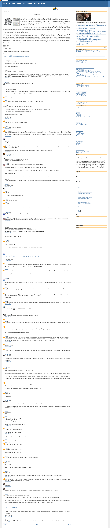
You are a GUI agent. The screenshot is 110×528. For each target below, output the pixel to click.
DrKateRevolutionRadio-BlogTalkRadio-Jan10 (81, 96)
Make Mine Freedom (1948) (79, 61)
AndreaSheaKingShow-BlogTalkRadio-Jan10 (81, 91)
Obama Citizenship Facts (79, 131)
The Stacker (6, 269)
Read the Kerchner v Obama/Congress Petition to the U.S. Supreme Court (86, 26)
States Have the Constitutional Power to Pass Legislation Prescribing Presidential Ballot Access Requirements (90, 24)
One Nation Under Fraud (79, 135)
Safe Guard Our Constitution (79, 141)
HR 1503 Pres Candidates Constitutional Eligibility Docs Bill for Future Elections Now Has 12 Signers (89, 39)
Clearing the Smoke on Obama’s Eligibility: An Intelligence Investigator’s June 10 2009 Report (88, 71)
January (79, 212)
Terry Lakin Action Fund (79, 145)
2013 (78, 180)
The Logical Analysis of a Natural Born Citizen (83, 198)
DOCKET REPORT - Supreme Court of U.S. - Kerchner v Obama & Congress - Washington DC (88, 51)
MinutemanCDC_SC (7, 212)
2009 (78, 185)
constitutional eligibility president (15, 56)
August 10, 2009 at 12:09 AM (8, 433)
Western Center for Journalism (80, 150)
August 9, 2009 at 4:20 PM (8, 361)
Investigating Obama (78, 125)
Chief (6, 105)
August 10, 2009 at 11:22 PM (8, 481)
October (79, 188)
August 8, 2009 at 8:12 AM (8, 220)
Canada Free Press (78, 114)
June (78, 206)
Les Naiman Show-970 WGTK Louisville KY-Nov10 (82, 85)
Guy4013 (6, 100)
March (79, 210)
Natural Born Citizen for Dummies (80, 63)
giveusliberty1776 (7, 305)
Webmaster (6, 240)
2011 (78, 182)
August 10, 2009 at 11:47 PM (8, 486)
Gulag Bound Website (79, 123)
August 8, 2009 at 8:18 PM (8, 285)
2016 (78, 177)
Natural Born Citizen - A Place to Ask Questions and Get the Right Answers (24, 3)
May (78, 207)
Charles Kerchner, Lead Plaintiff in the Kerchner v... (84, 202)
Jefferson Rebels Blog (79, 126)
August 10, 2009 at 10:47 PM (8, 476)
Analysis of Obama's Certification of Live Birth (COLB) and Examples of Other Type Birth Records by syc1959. (90, 76)
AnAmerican (6, 145)
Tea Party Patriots (78, 143)
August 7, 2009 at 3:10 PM (8, 155)
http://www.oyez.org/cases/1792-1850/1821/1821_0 (11, 507)
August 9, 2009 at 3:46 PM (8, 346)
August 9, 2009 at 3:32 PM (8, 341)
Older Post (69, 524)
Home (37, 524)
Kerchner (23, 56)
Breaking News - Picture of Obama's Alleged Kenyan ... (84, 203)
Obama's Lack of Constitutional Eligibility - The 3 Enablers (84, 38)
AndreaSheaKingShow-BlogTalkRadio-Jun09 (81, 93)
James (6, 336)
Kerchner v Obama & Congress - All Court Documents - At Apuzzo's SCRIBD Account (87, 50)
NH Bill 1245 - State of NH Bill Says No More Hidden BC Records (85, 41)
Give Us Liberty (78, 122)
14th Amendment (6, 56)
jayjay (6, 126)
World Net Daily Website (79, 152)
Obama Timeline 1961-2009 (79, 134)
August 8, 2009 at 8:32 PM (8, 290)
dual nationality (20, 56)
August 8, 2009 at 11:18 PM (8, 304)
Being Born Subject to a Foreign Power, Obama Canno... (85, 192)
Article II (11, 56)
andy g (6, 287)
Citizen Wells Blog (78, 115)
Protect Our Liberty (78, 140)
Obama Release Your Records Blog (80, 133)
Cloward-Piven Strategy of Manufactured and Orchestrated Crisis (84, 116)
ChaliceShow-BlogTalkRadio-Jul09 (80, 94)
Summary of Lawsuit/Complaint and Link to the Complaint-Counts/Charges (86, 28)
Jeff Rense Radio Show (79, 84)
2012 (78, 181)
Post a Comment (5, 523)
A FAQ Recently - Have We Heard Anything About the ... (85, 194)
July (78, 205)
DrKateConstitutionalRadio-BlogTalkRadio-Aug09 (82, 95)
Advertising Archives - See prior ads (80, 103)
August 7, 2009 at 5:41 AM (8, 94)
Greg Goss (6, 163)
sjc (5, 191)
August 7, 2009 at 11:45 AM (8, 136)
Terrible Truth (78, 144)
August (79, 191)
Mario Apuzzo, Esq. (7, 354)
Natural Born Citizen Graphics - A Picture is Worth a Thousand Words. (85, 68)
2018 (78, 176)
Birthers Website (78, 113)
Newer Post (4, 524)
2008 (78, 214)
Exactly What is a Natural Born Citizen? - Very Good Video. (83, 70)
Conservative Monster (79, 117)
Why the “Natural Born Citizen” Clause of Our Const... (84, 199)
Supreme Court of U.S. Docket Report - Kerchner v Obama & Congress (85, 27)
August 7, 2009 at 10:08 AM (8, 118)
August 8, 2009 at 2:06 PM (8, 232)
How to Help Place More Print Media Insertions (82, 102)
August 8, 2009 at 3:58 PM (8, 260)
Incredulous (6, 82)
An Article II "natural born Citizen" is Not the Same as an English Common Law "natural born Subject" (89, 33)
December (79, 186)
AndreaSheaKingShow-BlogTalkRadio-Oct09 (81, 92)
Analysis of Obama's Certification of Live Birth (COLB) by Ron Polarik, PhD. (85, 77)
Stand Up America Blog (79, 142)
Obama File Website (78, 132)
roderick (6, 96)
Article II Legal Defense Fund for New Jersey (81, 60)
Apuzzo (9, 56)
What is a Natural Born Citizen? (80, 69)
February (79, 211)
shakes (6, 202)
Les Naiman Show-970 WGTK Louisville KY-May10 (82, 86)
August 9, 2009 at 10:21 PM (8, 425)
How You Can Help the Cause (80, 44)
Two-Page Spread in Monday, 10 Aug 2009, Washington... (85, 197)
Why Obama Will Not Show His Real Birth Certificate (82, 151)
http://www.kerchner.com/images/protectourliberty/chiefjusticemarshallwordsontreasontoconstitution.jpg (18, 504)
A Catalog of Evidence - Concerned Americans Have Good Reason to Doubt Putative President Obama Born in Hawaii (91, 25)
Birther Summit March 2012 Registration (81, 62)
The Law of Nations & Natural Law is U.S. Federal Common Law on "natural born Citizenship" (88, 32)
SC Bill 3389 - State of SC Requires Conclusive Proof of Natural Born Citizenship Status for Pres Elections (90, 40)
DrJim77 (6, 448)
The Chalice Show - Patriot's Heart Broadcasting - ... (84, 193)
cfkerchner (6, 137)
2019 (78, 175)
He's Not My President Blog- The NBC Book (81, 124)
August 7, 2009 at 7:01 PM (8, 186)
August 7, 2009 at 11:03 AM (8, 128)
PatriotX (6, 199)
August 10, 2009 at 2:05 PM (8, 437)
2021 (78, 172)
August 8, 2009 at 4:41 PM (8, 267)
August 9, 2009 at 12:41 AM (8, 316)
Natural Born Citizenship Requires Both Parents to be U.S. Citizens (85, 30)
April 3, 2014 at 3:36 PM (7, 521)
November (79, 187)
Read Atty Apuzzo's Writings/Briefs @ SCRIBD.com (83, 43)
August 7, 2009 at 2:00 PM (8, 151)
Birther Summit (78, 112)
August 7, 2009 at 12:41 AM (8, 77)
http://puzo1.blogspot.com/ (8, 516)
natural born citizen (27, 56)
